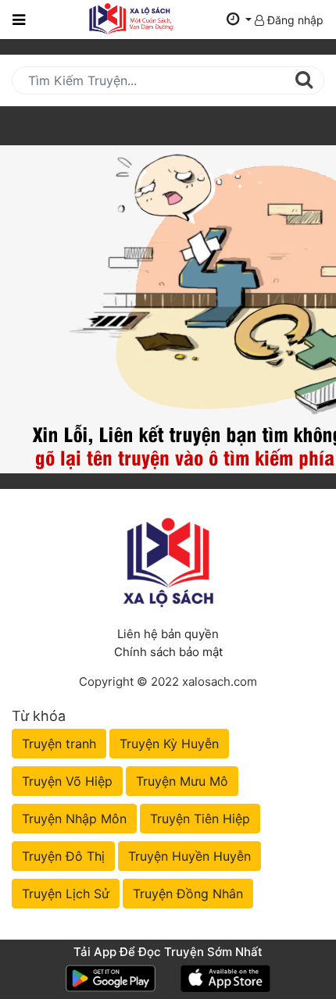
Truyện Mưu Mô (182, 781)
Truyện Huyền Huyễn (189, 856)
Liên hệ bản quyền (168, 633)
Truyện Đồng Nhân (188, 893)
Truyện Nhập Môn (74, 818)
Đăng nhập (293, 20)
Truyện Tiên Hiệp (200, 818)
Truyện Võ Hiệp (67, 781)
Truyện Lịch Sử (65, 893)
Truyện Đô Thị (63, 856)
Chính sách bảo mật (168, 651)
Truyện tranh (59, 743)
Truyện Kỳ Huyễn (169, 743)
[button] (239, 19)
